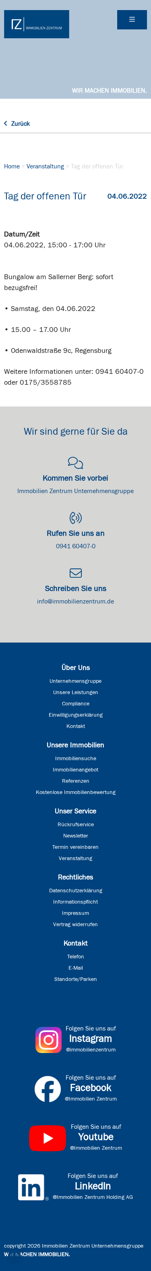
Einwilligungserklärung (76, 715)
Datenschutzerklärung (75, 891)
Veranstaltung (45, 166)
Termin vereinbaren (75, 847)
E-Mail (75, 968)
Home (12, 166)
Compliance (75, 704)
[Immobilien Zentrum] (36, 24)
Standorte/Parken (75, 979)
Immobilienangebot (75, 770)
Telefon (75, 957)
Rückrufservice (76, 824)
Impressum (75, 913)
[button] (14, 1256)
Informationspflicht (75, 902)
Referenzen (75, 781)
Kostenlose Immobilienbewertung (76, 792)
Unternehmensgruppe (75, 681)
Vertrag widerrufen (75, 924)
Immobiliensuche (75, 758)
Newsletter (75, 836)
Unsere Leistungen (75, 692)
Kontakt (75, 726)
